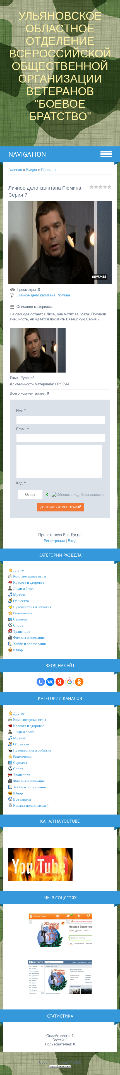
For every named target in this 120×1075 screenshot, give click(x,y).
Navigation (27, 154)
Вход (72, 541)
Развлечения (22, 613)
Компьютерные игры (29, 576)
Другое (19, 570)
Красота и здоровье (28, 582)
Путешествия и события (32, 607)
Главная (15, 170)
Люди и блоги (24, 588)
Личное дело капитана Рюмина (43, 295)
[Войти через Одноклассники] (79, 682)
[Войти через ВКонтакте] (50, 682)
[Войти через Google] (69, 681)
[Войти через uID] (41, 682)
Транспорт (21, 631)
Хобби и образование (30, 644)
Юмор (18, 650)
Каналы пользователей (31, 805)
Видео (31, 170)
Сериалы (48, 170)
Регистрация (54, 541)
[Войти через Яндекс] (60, 682)
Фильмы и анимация (29, 638)
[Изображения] (38, 350)
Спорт (18, 625)
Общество (21, 601)
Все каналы (22, 799)
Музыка (19, 595)
